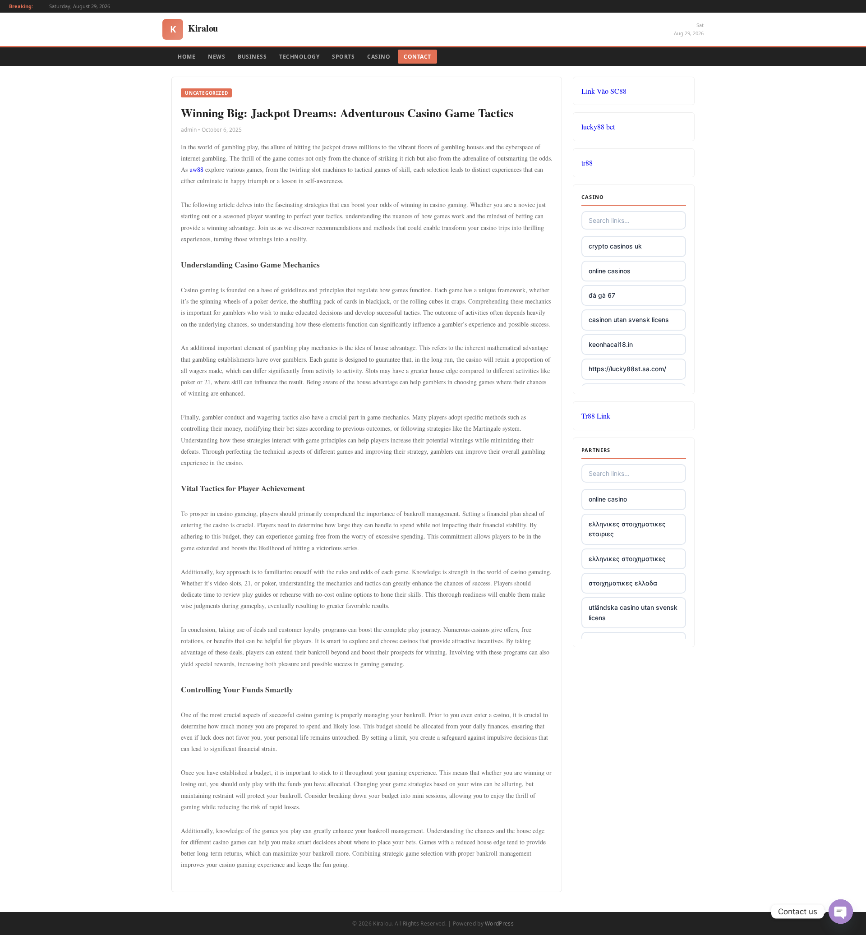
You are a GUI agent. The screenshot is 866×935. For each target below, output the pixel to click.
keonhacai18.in (611, 344)
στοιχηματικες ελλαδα (623, 583)
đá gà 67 (602, 295)
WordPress (499, 923)
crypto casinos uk (615, 246)
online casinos (610, 271)
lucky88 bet (598, 126)
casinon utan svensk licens (629, 319)
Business (252, 56)
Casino (378, 56)
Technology (299, 56)
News (216, 56)
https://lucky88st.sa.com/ (627, 369)
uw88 (196, 169)
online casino (608, 499)
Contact (417, 56)
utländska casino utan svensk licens (633, 612)
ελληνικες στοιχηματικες (627, 558)
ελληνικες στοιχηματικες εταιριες (627, 529)
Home (186, 56)
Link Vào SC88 (603, 91)
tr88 (587, 162)
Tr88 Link (595, 415)
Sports (343, 56)
